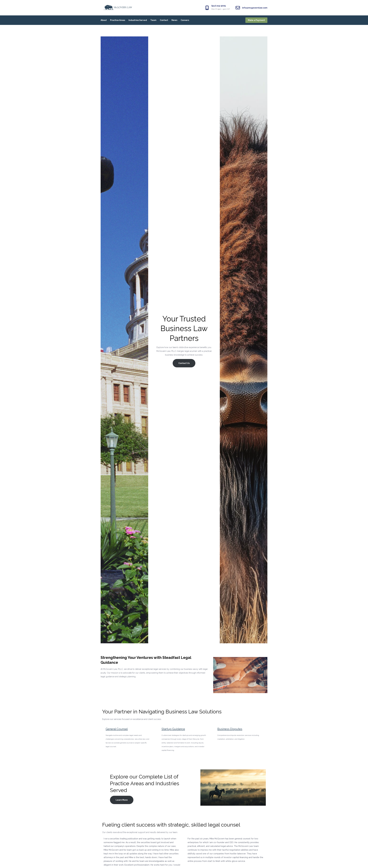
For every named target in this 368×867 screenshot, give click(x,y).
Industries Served (138, 20)
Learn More (122, 800)
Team (153, 20)
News (174, 20)
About (104, 20)
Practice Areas (117, 20)
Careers (185, 20)
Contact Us (184, 363)
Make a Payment (256, 20)
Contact (164, 20)
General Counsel (117, 729)
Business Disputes (229, 729)
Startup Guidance (173, 729)
